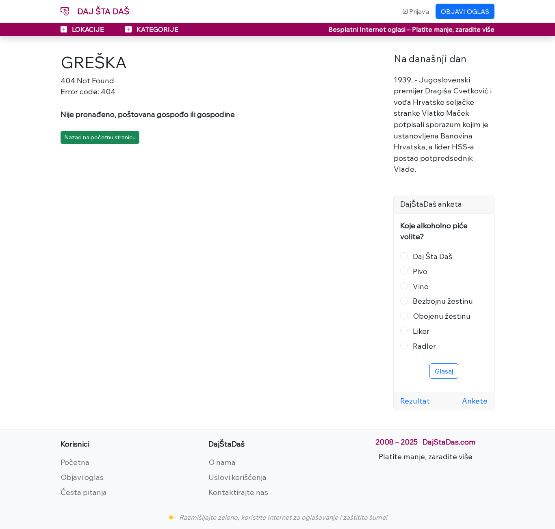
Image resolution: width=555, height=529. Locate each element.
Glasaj (444, 371)
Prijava (418, 11)
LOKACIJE (88, 29)
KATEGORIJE (156, 29)
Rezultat (415, 401)
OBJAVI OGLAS (465, 11)
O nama (222, 462)
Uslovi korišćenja (237, 477)
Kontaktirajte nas (238, 492)
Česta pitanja (84, 492)
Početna (75, 462)
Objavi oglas (82, 477)
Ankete (475, 401)
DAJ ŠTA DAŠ (102, 11)
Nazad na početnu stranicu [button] (100, 137)
